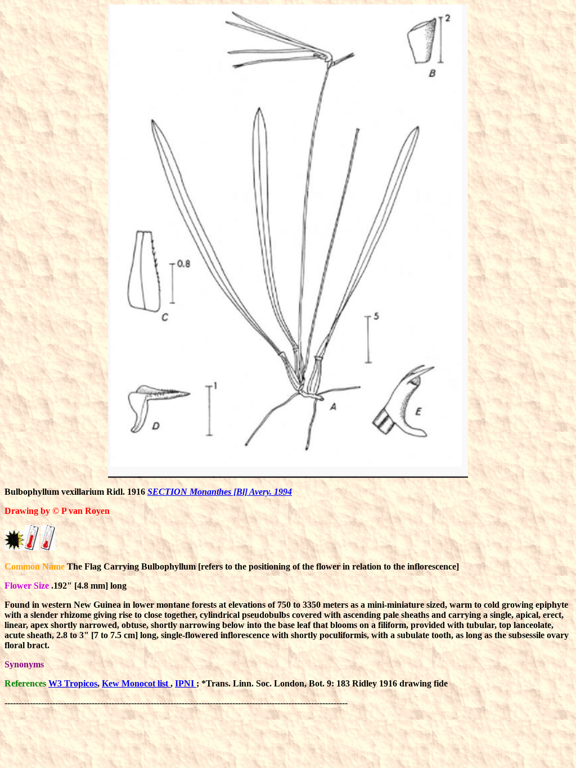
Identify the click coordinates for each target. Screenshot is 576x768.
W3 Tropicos (72, 683)
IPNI (185, 683)
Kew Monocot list (136, 683)
